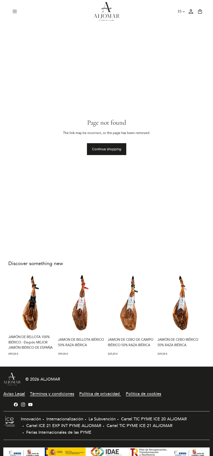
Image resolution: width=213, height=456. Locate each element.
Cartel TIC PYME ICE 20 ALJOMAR (154, 418)
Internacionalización (64, 418)
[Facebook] (15, 404)
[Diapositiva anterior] (12, 303)
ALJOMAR (50, 379)
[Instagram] (23, 404)
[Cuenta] (191, 11)
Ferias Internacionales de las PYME (58, 432)
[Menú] (14, 11)
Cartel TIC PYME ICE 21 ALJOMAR (139, 425)
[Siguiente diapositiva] (51, 303)
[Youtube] (30, 404)
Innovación (31, 418)
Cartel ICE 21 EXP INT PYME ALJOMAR (63, 425)
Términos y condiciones (52, 393)
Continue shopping (106, 149)
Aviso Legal (14, 393)
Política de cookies (143, 393)
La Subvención (102, 418)
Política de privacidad (100, 393)
